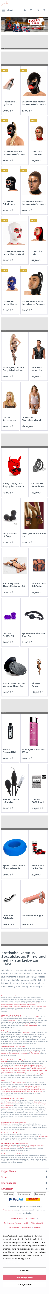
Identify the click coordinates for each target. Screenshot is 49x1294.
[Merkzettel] (31, 10)
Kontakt (37, 1227)
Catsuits (33, 1069)
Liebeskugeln (26, 1032)
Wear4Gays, (18, 1070)
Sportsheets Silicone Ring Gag (33, 634)
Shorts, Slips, (10, 1070)
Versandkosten (8, 1210)
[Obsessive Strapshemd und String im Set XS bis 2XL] (34, 399)
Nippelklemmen (6, 1090)
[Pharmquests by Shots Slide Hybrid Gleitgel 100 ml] (10, 84)
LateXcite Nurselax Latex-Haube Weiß (13, 253)
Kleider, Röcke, (41, 1067)
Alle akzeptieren (24, 1277)
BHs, (25, 1067)
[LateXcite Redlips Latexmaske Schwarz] (15, 134)
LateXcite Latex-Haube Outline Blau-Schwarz (10, 303)
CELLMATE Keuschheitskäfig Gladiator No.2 (38, 485)
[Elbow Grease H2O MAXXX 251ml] (10, 731)
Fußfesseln (37, 1086)
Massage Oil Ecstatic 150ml (33, 751)
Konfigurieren (25, 1284)
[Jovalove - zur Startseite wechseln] (5, 3)
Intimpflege (5, 1148)
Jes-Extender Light (32, 915)
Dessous (4, 1060)
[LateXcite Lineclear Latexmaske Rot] (38, 134)
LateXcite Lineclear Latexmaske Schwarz (34, 203)
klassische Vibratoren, (38, 1003)
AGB (26, 1223)
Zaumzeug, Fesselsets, (8, 1088)
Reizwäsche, (5, 1067)
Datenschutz (14, 1227)
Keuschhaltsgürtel (36, 1091)
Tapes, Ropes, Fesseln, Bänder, (11, 1091)
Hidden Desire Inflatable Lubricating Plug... (13, 801)
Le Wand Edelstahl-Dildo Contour (8, 917)
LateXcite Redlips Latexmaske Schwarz (15, 153)
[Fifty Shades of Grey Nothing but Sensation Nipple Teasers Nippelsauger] (10, 516)
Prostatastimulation (12, 1102)
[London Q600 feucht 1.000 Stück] (38, 781)
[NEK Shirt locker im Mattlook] (38, 350)
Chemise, (4, 1069)
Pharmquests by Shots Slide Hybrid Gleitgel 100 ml (10, 103)
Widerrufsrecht (37, 1223)
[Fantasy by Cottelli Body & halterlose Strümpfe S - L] (15, 350)
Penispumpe (42, 1104)
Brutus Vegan (24, 24)
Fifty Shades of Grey (18, 1083)
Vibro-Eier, (17, 1006)
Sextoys (22, 1017)
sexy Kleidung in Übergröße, (35, 1074)
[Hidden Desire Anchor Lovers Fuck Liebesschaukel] (38, 665)
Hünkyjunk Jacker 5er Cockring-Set (38, 867)
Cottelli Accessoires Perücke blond (9, 419)
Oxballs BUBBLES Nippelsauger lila (10, 635)
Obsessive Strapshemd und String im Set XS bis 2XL (33, 419)
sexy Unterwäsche (7, 1072)
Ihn (13, 1060)
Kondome (33, 1145)
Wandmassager (26, 1006)
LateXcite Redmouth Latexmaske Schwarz (34, 103)
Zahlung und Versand (12, 1223)
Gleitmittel (40, 1145)
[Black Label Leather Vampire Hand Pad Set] (15, 665)
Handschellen (28, 1086)
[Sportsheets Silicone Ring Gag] (34, 615)
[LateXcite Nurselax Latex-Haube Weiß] (15, 233)
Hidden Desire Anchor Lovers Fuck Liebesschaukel (38, 685)
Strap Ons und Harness (32, 1024)
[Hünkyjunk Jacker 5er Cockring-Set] (38, 848)
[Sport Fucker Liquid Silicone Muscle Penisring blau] (15, 848)
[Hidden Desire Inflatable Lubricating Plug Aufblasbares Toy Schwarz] (15, 781)
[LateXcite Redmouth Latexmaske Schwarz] (34, 84)
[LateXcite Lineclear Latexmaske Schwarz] (34, 183)
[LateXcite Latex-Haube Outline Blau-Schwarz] (10, 283)
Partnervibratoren (40, 1006)
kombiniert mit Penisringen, (10, 1054)
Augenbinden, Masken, (31, 1088)
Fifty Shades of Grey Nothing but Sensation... (10, 535)
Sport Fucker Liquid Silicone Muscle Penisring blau (14, 867)
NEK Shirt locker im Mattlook (36, 369)
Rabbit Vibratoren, (7, 1004)
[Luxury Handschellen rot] (34, 516)
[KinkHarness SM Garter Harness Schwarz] (38, 565)
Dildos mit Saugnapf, (30, 1025)
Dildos (3, 1017)
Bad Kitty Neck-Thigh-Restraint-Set (14, 585)
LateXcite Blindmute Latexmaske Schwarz (10, 203)
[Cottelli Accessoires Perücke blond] (10, 399)
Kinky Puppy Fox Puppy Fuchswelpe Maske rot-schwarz (13, 485)
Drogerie (9, 1145)
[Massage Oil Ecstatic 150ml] (34, 731)
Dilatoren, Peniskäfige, (19, 1090)
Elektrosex (4, 1124)
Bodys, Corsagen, (36, 1065)
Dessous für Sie (19, 1065)
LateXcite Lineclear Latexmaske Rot (38, 153)
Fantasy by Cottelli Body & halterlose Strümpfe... (13, 369)
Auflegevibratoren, (7, 1006)
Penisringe (4, 1107)
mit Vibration (37, 1052)
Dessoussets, (14, 1067)
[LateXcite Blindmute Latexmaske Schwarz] (10, 183)
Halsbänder (20, 1088)
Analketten (23, 1054)
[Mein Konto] (38, 10)
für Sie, (9, 1060)
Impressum (26, 1227)
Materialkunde (17, 1218)
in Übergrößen (22, 1060)
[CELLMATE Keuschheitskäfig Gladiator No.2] (38, 466)
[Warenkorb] (44, 10)
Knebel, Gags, (26, 1091)
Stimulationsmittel (34, 1147)
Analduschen (35, 1054)
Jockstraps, (25, 1070)
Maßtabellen (31, 1218)
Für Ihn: (39, 1069)
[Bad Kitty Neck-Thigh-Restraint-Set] (15, 565)
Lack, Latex (23, 1069)
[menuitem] (7, 10)
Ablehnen (24, 1270)
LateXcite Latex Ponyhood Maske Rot (37, 253)
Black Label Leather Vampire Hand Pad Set (14, 685)
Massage (4, 1147)
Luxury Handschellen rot (34, 535)
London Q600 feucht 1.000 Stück (38, 801)
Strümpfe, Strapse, (13, 1069)
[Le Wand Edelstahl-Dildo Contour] (10, 898)
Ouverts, (21, 1067)
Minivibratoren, (32, 1004)
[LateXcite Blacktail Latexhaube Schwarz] (34, 283)
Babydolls (27, 1065)
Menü (10, 10)
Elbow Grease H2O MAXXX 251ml (9, 751)
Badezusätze (12, 1147)
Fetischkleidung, (35, 1070)
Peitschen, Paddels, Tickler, (36, 1090)
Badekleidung (20, 1072)
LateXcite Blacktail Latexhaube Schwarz (34, 302)
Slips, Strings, (31, 1067)
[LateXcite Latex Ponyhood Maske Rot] (38, 233)
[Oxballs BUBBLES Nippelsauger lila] (10, 615)
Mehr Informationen (12, 1262)
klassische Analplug (25, 1052)
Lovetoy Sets (43, 1136)
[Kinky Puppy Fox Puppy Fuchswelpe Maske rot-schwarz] (15, 466)
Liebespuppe (9, 1105)
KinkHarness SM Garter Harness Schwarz (38, 585)
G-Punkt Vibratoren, (20, 1004)
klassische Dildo (34, 1017)
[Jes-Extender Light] (34, 898)
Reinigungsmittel (22, 1147)
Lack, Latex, (44, 1070)
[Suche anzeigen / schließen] (24, 10)
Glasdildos (11, 1020)
